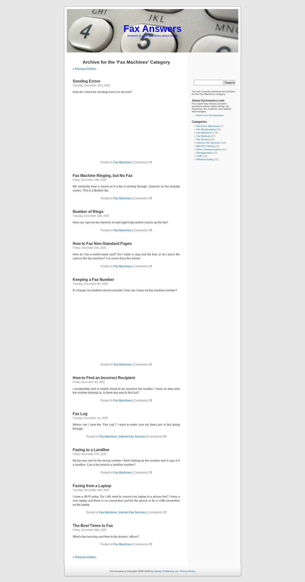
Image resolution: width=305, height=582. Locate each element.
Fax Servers (202, 139)
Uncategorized (204, 152)
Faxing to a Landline (91, 450)
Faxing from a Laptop (92, 486)
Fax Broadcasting (206, 129)
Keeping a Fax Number (93, 280)
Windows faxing (205, 159)
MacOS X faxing (205, 146)
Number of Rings (88, 212)
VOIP (199, 156)
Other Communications (208, 149)
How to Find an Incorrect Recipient (104, 378)
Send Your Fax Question (210, 115)
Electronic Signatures (208, 126)
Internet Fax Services (132, 436)
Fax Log (80, 414)
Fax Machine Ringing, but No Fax (102, 176)
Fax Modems (203, 136)
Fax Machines (122, 162)
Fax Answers (152, 28)
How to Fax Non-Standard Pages (102, 244)
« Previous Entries (84, 69)
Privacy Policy (187, 571)
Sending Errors (86, 81)
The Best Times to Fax (93, 526)
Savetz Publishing (164, 571)
